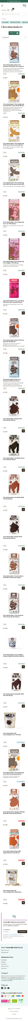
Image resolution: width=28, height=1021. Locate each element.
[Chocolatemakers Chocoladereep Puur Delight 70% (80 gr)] (23, 273)
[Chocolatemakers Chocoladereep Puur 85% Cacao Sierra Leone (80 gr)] (23, 194)
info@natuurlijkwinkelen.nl (16, 979)
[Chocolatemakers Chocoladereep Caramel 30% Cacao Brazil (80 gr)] (23, 116)
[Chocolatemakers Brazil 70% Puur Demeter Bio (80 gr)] (23, 352)
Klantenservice (7, 957)
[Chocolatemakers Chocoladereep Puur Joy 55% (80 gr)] (23, 234)
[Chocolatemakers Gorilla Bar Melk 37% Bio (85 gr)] (23, 509)
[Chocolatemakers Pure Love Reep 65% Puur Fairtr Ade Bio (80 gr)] (23, 312)
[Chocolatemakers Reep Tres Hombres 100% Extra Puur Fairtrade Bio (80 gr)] (23, 391)
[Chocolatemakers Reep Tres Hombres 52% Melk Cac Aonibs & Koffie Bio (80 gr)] (23, 77)
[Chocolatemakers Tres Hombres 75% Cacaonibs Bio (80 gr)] (23, 627)
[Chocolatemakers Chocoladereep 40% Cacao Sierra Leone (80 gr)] (23, 155)
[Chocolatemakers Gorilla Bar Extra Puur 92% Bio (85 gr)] (23, 470)
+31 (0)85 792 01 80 (6, 980)
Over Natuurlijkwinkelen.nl (11, 947)
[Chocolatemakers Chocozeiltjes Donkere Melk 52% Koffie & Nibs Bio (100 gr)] (23, 666)
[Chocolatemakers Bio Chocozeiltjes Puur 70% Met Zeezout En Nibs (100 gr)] (23, 745)
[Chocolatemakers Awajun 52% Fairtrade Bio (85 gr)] (23, 430)
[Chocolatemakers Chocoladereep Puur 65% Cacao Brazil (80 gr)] (23, 784)
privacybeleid (13, 934)
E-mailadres (6, 929)
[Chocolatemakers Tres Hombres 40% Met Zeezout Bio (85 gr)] (23, 588)
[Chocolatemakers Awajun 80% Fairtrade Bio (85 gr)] (23, 548)
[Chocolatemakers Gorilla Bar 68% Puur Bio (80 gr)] (23, 706)
